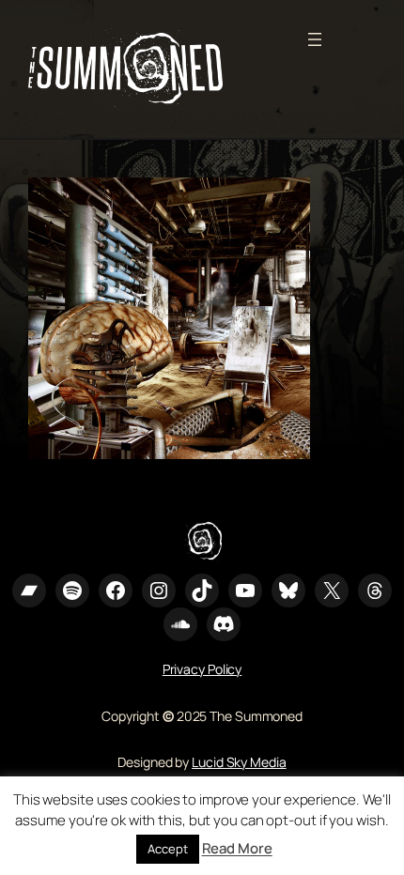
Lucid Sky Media (239, 762)
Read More (237, 848)
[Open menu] (314, 39)
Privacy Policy (202, 669)
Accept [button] (167, 848)
